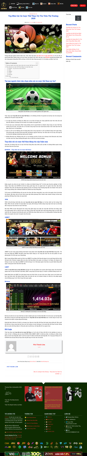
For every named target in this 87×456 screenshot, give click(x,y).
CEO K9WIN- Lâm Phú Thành (14, 432)
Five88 (19, 437)
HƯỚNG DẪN (50, 431)
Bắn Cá (37, 3)
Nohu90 (7, 439)
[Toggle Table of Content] (36, 63)
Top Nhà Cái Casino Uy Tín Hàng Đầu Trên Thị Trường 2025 (73, 29)
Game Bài (53, 3)
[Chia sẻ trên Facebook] (28, 356)
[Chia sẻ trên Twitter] (31, 356)
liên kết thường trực (45, 361)
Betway (10, 74)
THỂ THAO (50, 419)
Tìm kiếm (68, 14)
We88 (6, 437)
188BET (10, 71)
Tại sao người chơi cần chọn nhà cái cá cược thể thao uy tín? (22, 65)
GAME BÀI (50, 424)
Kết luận (8, 76)
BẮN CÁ (49, 417)
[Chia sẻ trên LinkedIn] (38, 356)
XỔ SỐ (49, 429)
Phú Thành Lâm (38, 22)
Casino (44, 3)
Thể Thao (14, 7)
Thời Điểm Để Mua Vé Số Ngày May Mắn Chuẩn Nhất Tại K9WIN (73, 51)
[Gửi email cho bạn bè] (33, 356)
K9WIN (13, 3)
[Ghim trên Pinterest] (36, 356)
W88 (10, 70)
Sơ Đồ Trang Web (31, 428)
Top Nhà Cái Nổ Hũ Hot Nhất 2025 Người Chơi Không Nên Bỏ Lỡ (73, 35)
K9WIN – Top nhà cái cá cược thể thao (17, 68)
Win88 (19, 435)
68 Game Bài (13, 439)
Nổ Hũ (61, 3)
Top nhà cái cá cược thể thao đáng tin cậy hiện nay (19, 67)
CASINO (49, 422)
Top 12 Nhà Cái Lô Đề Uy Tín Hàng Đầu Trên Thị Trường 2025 (73, 45)
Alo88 (14, 437)
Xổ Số (22, 7)
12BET (10, 73)
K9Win (7, 417)
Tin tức (30, 7)
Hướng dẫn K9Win (24, 3)
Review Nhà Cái (33, 13)
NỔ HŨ (49, 426)
